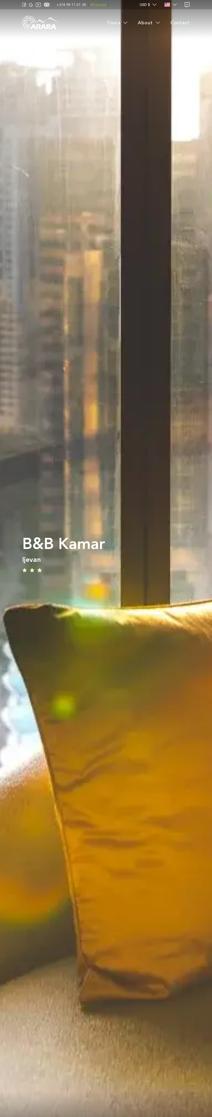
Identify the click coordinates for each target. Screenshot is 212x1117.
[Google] (31, 5)
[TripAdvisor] (47, 5)
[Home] (40, 23)
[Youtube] (38, 5)
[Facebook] (24, 5)
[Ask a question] (187, 4)
